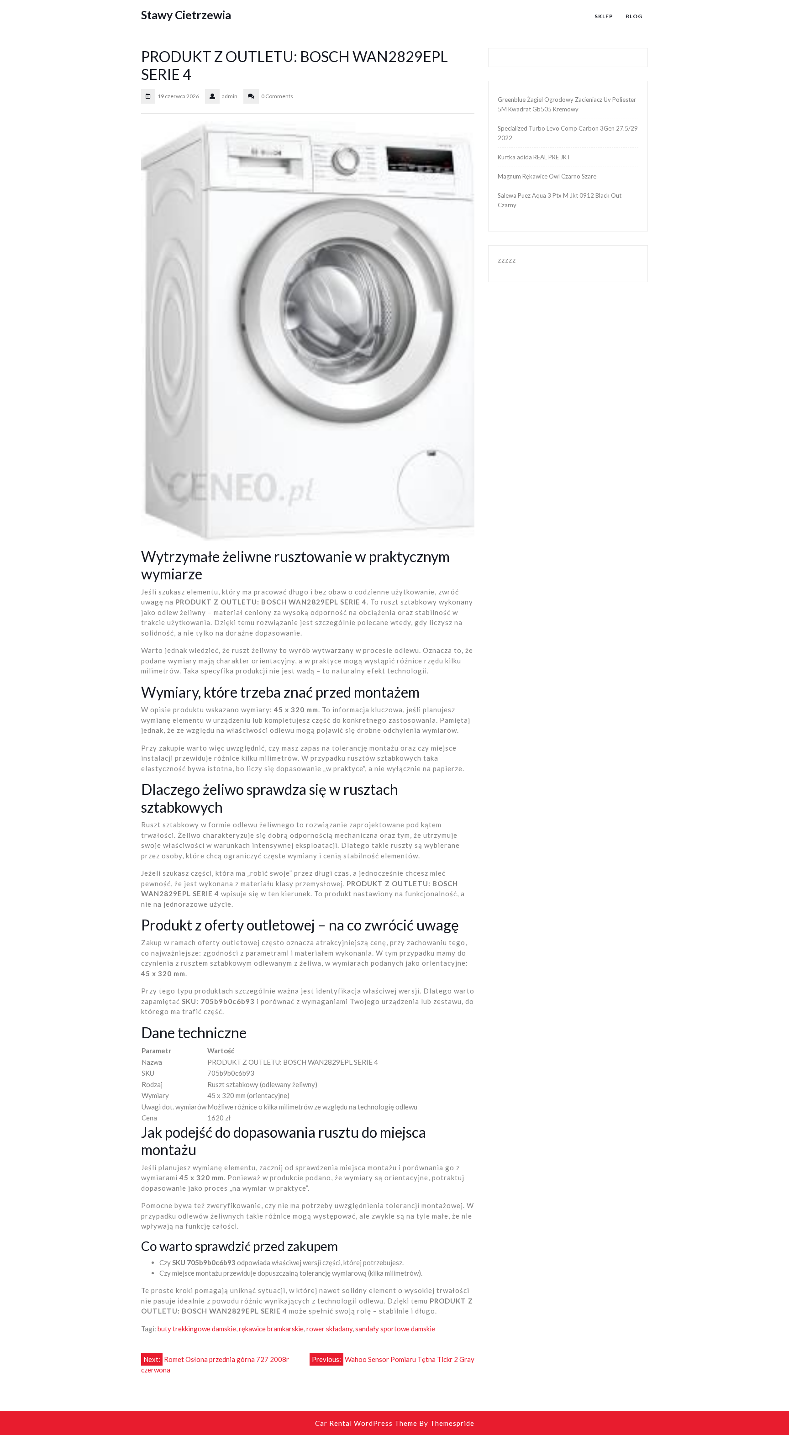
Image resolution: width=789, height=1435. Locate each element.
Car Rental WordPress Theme (366, 1423)
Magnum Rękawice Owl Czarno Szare (547, 176)
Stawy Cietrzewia (186, 14)
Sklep (603, 16)
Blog (634, 16)
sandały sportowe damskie (395, 1329)
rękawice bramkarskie (271, 1329)
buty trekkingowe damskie (197, 1329)
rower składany (329, 1329)
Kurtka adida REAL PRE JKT (534, 157)
